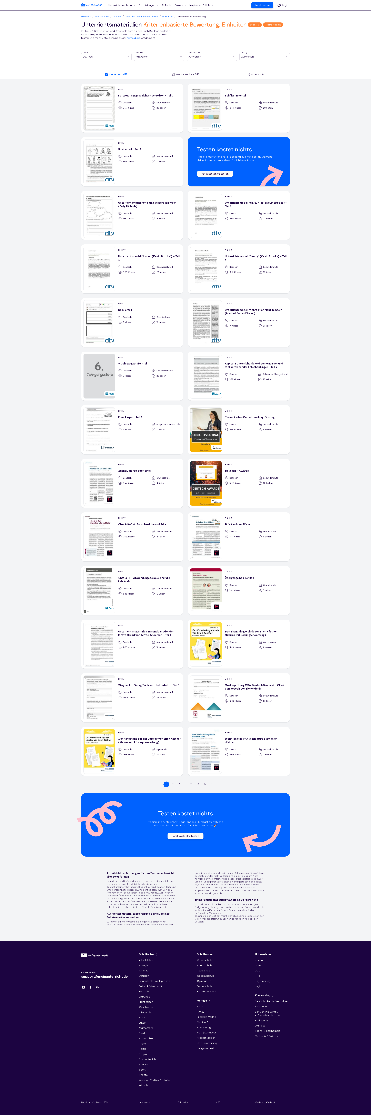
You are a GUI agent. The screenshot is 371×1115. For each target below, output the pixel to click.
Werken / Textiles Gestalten (155, 1080)
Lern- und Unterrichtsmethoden (141, 16)
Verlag (244, 52)
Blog (257, 970)
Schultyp (140, 52)
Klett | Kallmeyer (206, 1032)
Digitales (260, 1025)
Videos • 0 (257, 74)
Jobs (258, 965)
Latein (142, 1022)
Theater (144, 1075)
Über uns (260, 960)
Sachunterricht (148, 1059)
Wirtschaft (145, 1085)
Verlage (202, 1001)
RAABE (200, 1011)
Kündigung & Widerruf (265, 1102)
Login (258, 986)
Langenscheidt (206, 1048)
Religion (143, 1054)
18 (198, 784)
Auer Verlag (204, 1027)
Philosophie (146, 1038)
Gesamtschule (205, 976)
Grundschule (204, 960)
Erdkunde (144, 996)
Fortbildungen (147, 5)
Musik (142, 1033)
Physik (142, 1043)
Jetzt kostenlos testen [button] (215, 173)
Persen (201, 1006)
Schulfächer (146, 954)
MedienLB (202, 1022)
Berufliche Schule (207, 991)
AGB (218, 1102)
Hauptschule (204, 965)
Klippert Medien (206, 1038)
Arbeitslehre (146, 960)
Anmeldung (134, 38)
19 (205, 784)
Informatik (145, 1012)
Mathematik (146, 1028)
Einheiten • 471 (118, 74)
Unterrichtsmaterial (120, 5)
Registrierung (263, 981)
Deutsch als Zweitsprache (154, 981)
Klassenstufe (194, 52)
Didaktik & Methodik (150, 986)
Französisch (146, 1002)
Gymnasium (204, 981)
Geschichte (146, 1007)
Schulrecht (261, 1006)
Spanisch (144, 1064)
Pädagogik (261, 1020)
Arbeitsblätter (102, 16)
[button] (166, 5)
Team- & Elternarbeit (267, 1031)
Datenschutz (183, 1102)
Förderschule (204, 986)
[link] (91, 5)
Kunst (142, 1017)
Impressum (144, 1102)
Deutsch (117, 16)
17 (191, 784)
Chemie (143, 970)
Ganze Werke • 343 (188, 74)
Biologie (144, 965)
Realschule (203, 970)
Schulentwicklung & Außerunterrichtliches (267, 1013)
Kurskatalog (262, 995)
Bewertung (167, 16)
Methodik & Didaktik (266, 1036)
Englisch (144, 991)
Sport (142, 1069)
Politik (142, 1049)
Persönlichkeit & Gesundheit (271, 1001)
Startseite (86, 16)
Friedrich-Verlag (206, 1017)
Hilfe (257, 976)
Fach (85, 52)
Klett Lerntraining (207, 1043)
